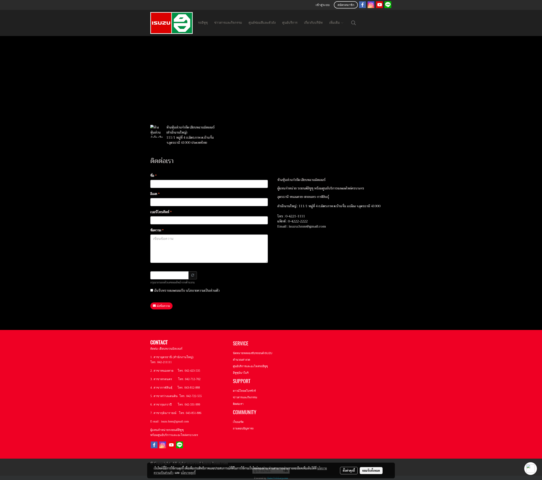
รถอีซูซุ (203, 23)
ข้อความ (157, 230)
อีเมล (155, 193)
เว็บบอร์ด (238, 421)
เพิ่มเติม (335, 23)
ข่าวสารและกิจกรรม (228, 23)
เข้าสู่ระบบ (323, 5)
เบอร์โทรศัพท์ (161, 212)
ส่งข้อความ (163, 305)
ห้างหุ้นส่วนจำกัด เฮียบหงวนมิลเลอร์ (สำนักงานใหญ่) (190, 129)
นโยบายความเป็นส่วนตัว (203, 291)
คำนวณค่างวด (241, 359)
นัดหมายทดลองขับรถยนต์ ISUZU (252, 353)
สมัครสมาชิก (345, 5)
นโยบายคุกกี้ (188, 472)
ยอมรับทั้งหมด (371, 470)
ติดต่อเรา (238, 404)
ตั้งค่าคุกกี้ (349, 470)
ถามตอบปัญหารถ (243, 428)
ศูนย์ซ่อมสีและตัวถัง (262, 23)
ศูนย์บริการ (289, 23)
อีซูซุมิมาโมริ (241, 372)
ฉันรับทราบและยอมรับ (186, 290)
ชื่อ (153, 175)
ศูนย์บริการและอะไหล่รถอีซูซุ (250, 366)
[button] (353, 23)
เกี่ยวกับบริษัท (313, 23)
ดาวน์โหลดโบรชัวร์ (244, 390)
